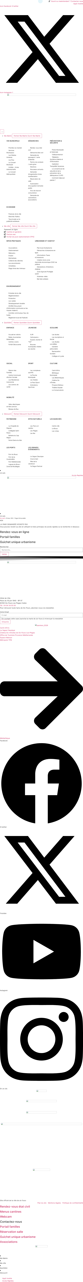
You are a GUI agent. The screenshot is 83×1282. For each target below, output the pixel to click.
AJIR (31, 334)
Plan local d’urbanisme (44, 248)
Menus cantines (10, 1211)
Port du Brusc (13, 454)
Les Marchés (55, 419)
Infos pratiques (13, 241)
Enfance (10, 328)
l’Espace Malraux (57, 385)
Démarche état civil (36, 152)
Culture (53, 363)
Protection (12, 298)
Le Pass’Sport (35, 382)
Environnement (13, 286)
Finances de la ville (15, 214)
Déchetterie (12, 258)
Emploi (11, 255)
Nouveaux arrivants (36, 169)
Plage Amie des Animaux (17, 268)
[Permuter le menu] (2, 131)
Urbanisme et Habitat (45, 241)
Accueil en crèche (14, 334)
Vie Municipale (13, 141)
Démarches (33, 141)
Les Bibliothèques (58, 378)
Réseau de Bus (14, 409)
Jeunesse (32, 328)
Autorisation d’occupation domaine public (35, 186)
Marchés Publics (14, 216)
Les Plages (34, 431)
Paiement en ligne (11, 229)
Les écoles (55, 334)
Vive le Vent (34, 459)
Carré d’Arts (56, 370)
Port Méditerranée (15, 462)
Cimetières (12, 266)
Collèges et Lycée (58, 356)
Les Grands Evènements (33, 448)
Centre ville (55, 426)
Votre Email (4, 612)
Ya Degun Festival (36, 466)
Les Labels (12, 301)
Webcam (6, 1216)
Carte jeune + (34, 337)
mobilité (10, 397)
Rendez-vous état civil (15, 1206)
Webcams (12, 253)
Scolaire (54, 328)
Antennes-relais (42, 276)
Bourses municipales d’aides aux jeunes (34, 347)
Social (9, 363)
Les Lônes (55, 431)
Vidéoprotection (57, 154)
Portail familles (10, 1226)
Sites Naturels (35, 419)
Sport (31, 363)
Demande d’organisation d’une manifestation (35, 174)
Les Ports (10, 447)
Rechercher (4, 547)
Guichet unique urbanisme (18, 1237)
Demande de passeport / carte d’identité (34, 157)
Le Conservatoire (57, 390)
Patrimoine (11, 419)
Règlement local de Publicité (18, 318)
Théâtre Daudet (57, 387)
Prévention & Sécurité (56, 142)
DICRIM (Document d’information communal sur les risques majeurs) (17, 308)
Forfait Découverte (15, 344)
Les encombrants (14, 263)
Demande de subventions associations (33, 198)
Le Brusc (55, 428)
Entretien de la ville (15, 293)
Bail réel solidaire (42, 279)
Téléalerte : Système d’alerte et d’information (56, 159)
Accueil (2, 518)
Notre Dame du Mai (15, 440)
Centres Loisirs (14, 342)
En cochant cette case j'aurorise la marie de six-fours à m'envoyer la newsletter (32, 618)
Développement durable (17, 303)
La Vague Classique (36, 456)
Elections (33, 167)
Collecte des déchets (16, 261)
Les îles (32, 433)
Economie (10, 207)
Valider (4, 554)
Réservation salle (11, 1231)
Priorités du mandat (15, 148)
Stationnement (13, 250)
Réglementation (14, 296)
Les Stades (34, 380)
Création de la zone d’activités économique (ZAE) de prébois (46, 262)
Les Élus (11, 160)
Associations (13, 248)
